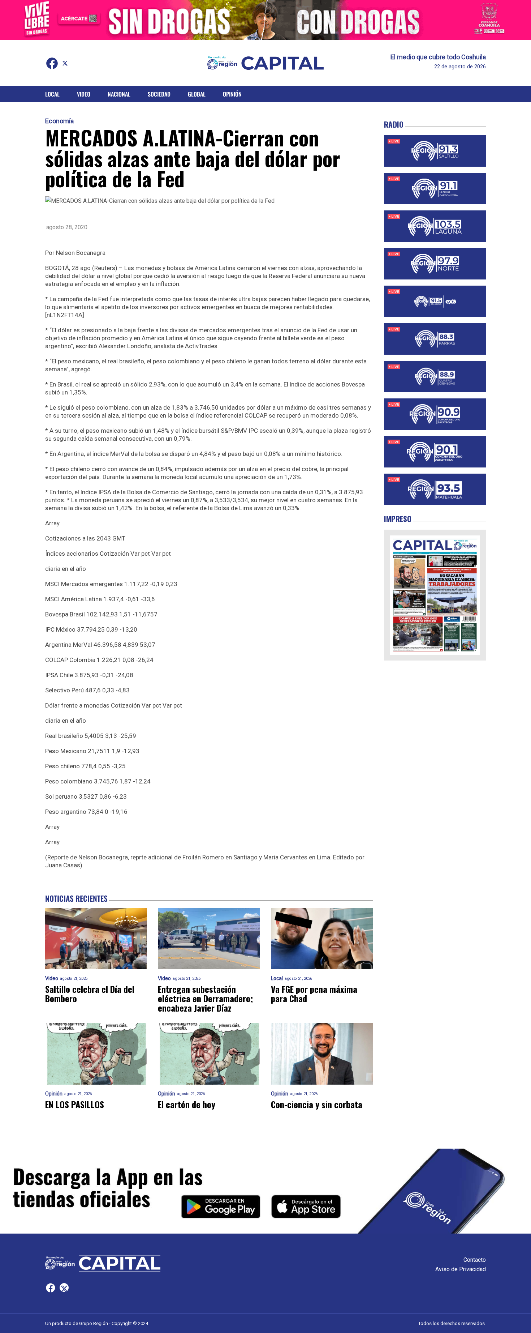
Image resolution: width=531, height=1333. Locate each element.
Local (52, 94)
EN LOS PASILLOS (74, 1104)
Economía (59, 121)
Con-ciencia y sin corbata (316, 1104)
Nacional (119, 94)
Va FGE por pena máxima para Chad (314, 993)
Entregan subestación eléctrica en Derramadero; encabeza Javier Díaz (205, 998)
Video (83, 94)
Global (197, 94)
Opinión (232, 94)
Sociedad (159, 94)
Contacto (474, 1259)
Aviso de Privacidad (460, 1269)
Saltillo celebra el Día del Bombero (89, 993)
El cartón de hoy (186, 1104)
